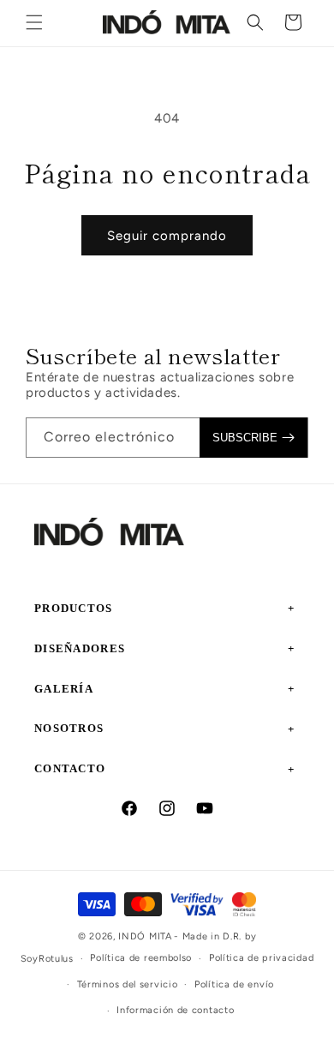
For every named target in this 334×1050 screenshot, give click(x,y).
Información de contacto (175, 1010)
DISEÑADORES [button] (79, 648)
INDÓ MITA (144, 936)
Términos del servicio (127, 984)
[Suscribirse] (253, 437)
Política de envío (234, 984)
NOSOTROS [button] (69, 728)
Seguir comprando (167, 235)
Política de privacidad (261, 957)
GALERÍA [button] (63, 688)
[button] (34, 22)
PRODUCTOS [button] (73, 608)
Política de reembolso (141, 957)
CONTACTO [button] (69, 768)
